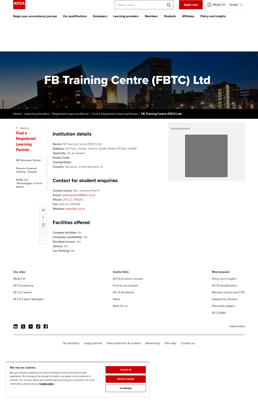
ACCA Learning (23, 285)
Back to (26, 139)
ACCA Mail (219, 313)
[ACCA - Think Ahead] (19, 8)
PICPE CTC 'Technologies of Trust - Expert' (29, 183)
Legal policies (93, 343)
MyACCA (19, 279)
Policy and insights (213, 16)
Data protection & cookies (124, 343)
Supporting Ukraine (224, 299)
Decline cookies (125, 378)
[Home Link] (237, 326)
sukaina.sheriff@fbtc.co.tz (78, 195)
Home (17, 114)
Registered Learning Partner (70, 114)
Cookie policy (46, 383)
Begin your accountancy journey (35, 16)
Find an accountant (125, 285)
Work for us (120, 306)
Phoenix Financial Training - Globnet (26, 170)
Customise (125, 388)
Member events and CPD (228, 292)
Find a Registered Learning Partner (115, 114)
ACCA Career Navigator (28, 299)
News (116, 299)
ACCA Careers (22, 292)
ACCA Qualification (224, 285)
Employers (100, 16)
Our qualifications (75, 16)
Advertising (152, 343)
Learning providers (126, 16)
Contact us (188, 343)
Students (170, 16)
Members (151, 16)
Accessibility (71, 343)
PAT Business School (28, 160)
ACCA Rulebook (123, 292)
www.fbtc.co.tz (75, 209)
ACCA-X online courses (128, 279)
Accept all (125, 369)
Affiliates (188, 16)
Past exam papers (223, 306)
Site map (170, 343)
